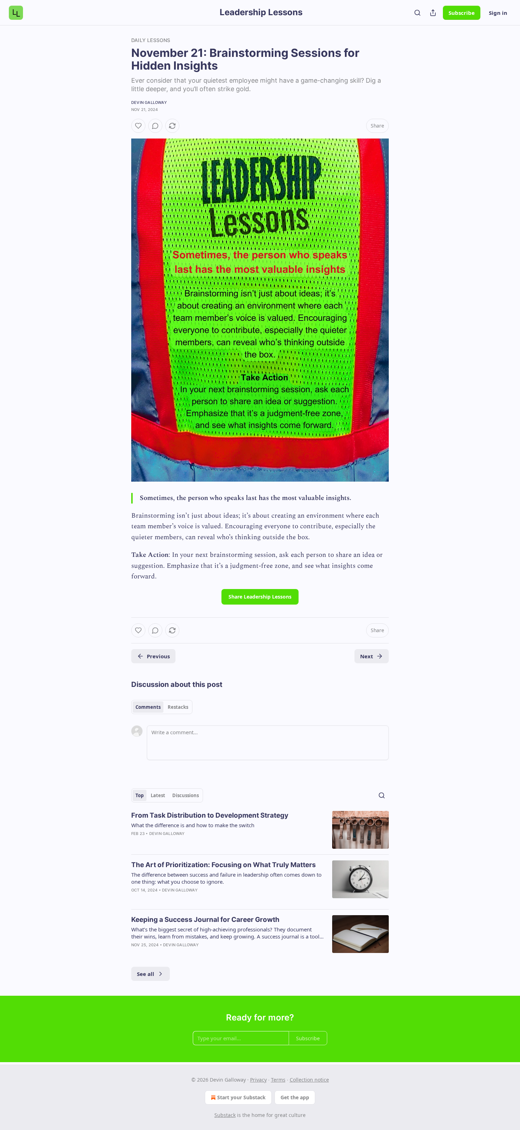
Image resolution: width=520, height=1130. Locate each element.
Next (366, 656)
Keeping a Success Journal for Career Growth (205, 920)
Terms (278, 1079)
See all (145, 973)
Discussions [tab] (185, 795)
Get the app (295, 1097)
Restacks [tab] (178, 707)
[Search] (417, 13)
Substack (225, 1115)
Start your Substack (241, 1097)
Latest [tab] (158, 795)
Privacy (258, 1079)
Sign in (498, 12)
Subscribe (462, 12)
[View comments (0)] (155, 126)
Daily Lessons (151, 40)
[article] (260, 830)
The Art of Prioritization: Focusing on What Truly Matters (223, 865)
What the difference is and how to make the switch (192, 825)
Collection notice (309, 1079)
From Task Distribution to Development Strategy (209, 815)
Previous (158, 656)
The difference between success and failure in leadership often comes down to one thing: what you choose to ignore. (226, 878)
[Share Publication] (433, 13)
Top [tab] (139, 795)
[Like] (138, 126)
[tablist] (161, 707)
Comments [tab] (148, 707)
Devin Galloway (149, 102)
